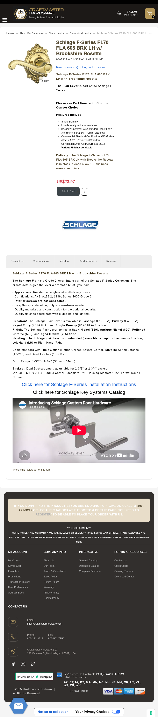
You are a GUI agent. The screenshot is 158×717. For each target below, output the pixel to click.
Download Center (124, 576)
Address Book (16, 592)
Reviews (111, 261)
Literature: (64, 261)
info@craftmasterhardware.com (44, 623)
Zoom (46, 80)
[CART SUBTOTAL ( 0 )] (150, 13)
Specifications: (41, 261)
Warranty (49, 587)
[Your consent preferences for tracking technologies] (151, 713)
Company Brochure (90, 571)
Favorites (13, 571)
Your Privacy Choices (92, 712)
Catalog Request (123, 571)
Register (43, 514)
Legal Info (79, 691)
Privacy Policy (51, 592)
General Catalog (88, 560)
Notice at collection (53, 712)
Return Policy (51, 582)
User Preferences (18, 587)
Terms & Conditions (54, 571)
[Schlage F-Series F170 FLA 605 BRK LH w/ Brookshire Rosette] (30, 41)
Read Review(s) (67, 67)
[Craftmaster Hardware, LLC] (39, 13)
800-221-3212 (35, 638)
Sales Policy (50, 576)
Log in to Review (94, 67)
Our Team (49, 565)
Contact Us (120, 560)
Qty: (78, 191)
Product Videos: (88, 261)
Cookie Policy (51, 598)
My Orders (14, 560)
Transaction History (19, 582)
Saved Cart (14, 565)
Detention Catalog (89, 565)
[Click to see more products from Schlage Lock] (80, 225)
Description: (17, 261)
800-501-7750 (56, 638)
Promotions (14, 576)
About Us (49, 560)
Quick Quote (121, 565)
